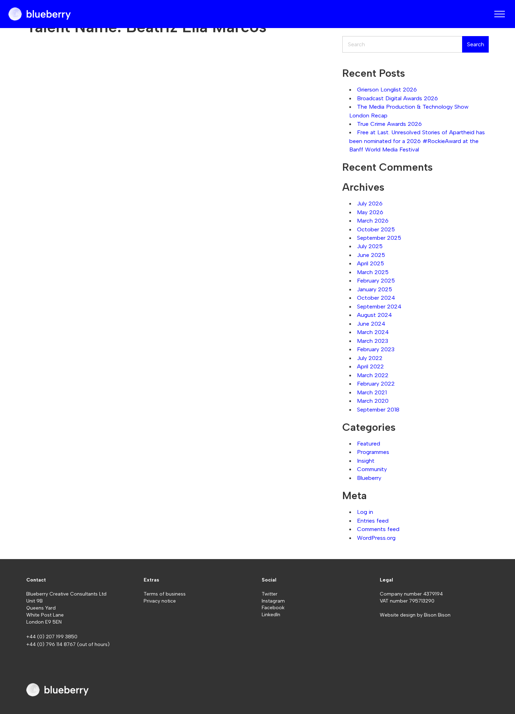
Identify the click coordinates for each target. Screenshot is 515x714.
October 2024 (376, 297)
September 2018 (378, 409)
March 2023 (372, 340)
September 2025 (379, 237)
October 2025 (376, 229)
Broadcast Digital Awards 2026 (397, 98)
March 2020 (373, 400)
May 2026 (370, 212)
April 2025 (370, 263)
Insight (366, 460)
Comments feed (378, 528)
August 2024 (374, 314)
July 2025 (370, 246)
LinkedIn (271, 615)
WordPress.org (376, 537)
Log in (365, 511)
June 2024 (371, 323)
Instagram (273, 601)
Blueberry (369, 477)
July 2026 (370, 203)
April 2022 (370, 366)
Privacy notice (160, 601)
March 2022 (373, 375)
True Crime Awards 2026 (389, 123)
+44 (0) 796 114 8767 (51, 644)
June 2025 (371, 254)
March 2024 (373, 331)
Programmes (373, 451)
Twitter (269, 594)
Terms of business (165, 594)
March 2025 (373, 272)
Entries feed (373, 520)
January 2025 (374, 289)
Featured (368, 443)
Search (475, 44)
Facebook (273, 608)
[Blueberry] (39, 14)
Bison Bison (437, 615)
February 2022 (376, 383)
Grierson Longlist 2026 (387, 89)
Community (372, 468)
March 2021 (372, 392)
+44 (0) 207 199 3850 (51, 637)
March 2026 (373, 220)
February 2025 (376, 280)
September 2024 (379, 306)
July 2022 (370, 357)
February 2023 (375, 349)
